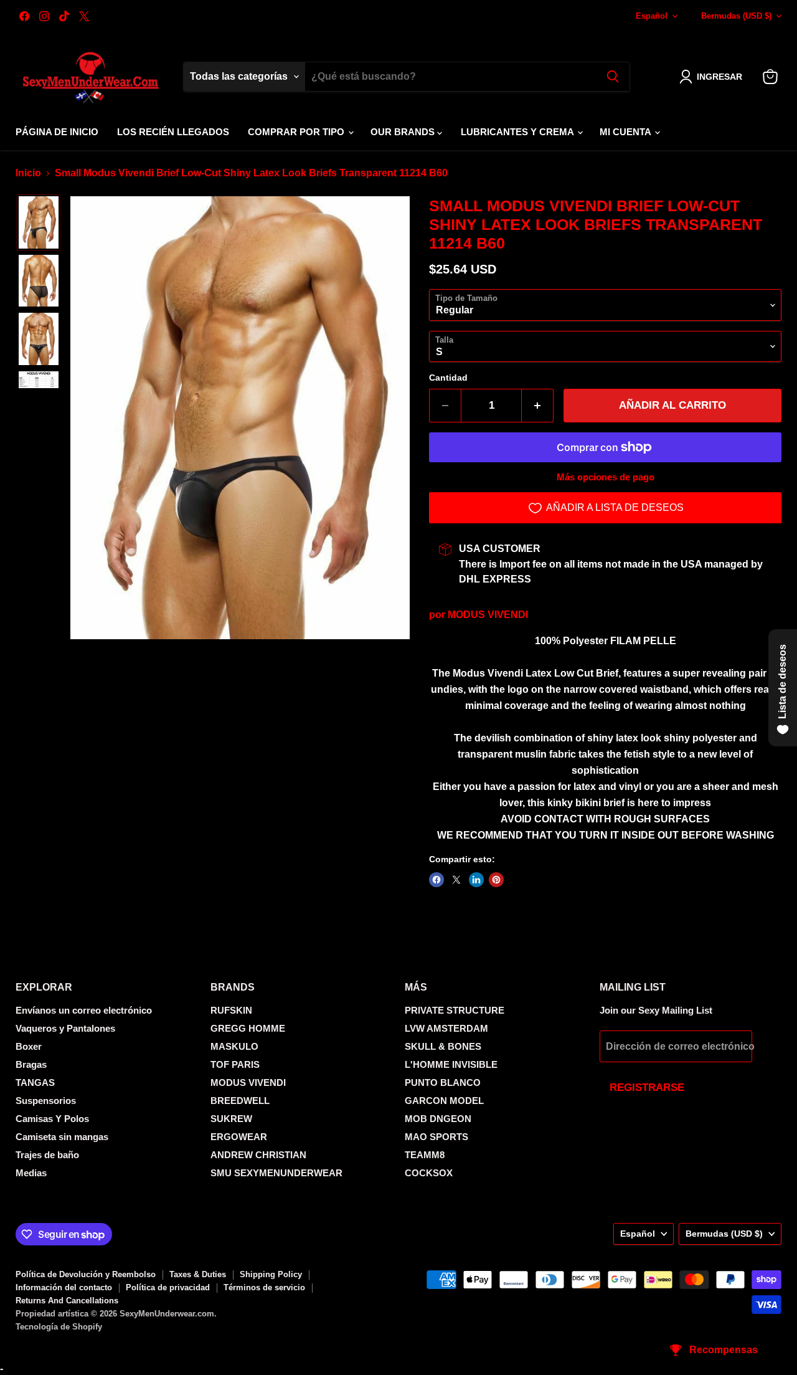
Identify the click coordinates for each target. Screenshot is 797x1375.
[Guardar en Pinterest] (496, 879)
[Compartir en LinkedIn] (476, 879)
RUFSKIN (231, 1010)
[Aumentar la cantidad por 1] (538, 405)
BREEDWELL (240, 1100)
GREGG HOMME (247, 1028)
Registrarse (647, 1087)
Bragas (31, 1064)
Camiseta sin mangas (62, 1136)
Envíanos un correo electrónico (84, 1010)
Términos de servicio (264, 1287)
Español (651, 16)
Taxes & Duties (197, 1274)
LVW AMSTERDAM (446, 1028)
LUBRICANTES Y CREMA (518, 131)
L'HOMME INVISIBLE (451, 1064)
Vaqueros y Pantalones (65, 1028)
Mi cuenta (626, 131)
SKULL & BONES (443, 1046)
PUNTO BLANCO (443, 1082)
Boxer (29, 1046)
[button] (713, 76)
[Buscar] (613, 76)
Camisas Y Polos (52, 1118)
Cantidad (448, 378)
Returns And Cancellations (67, 1300)
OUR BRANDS (403, 131)
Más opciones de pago (605, 477)
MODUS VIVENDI (488, 614)
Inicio (28, 173)
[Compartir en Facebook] (436, 879)
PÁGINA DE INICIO (57, 131)
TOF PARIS (235, 1064)
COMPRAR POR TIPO (297, 131)
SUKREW (231, 1118)
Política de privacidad (168, 1287)
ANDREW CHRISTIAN (258, 1154)
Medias (31, 1173)
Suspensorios (46, 1100)
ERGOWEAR (238, 1136)
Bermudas (736, 16)
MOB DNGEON (438, 1118)
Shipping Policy (271, 1274)
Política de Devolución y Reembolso (86, 1274)
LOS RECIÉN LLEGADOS (173, 131)
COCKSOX (429, 1173)
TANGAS (35, 1082)
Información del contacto (64, 1287)
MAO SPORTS (436, 1136)
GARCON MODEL (444, 1100)
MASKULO (234, 1046)
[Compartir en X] (456, 879)
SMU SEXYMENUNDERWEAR (276, 1173)
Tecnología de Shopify (59, 1326)
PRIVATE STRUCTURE (454, 1010)
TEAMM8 (425, 1154)
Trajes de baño (47, 1154)
